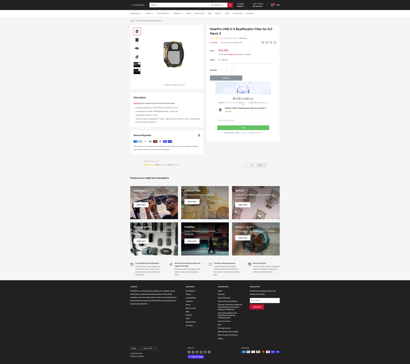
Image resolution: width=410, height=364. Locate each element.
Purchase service (224, 328)
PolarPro (214, 42)
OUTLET (218, 13)
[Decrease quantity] (221, 70)
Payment (221, 294)
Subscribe (257, 307)
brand (188, 13)
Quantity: (213, 70)
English (133, 348)
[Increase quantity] (232, 70)
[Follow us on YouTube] (205, 352)
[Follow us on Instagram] (201, 352)
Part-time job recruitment (228, 335)
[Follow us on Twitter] (193, 352)
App (219, 325)
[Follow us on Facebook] (188, 352)
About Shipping (224, 298)
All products (135, 13)
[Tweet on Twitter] (270, 42)
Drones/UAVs (162, 13)
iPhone (148, 13)
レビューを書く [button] (249, 165)
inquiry (220, 338)
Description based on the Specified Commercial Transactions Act (227, 315)
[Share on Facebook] (262, 42)
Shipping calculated (235, 54)
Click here (138, 103)
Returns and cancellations (228, 301)
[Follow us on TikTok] (209, 352)
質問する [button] (261, 165)
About (220, 291)
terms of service (224, 321)
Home (132, 21)
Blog (209, 13)
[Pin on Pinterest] (266, 42)
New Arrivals (199, 13)
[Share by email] (274, 42)
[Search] (230, 5)
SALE (227, 13)
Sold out (226, 78)
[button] (214, 38)
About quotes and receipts (228, 331)
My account (257, 6)
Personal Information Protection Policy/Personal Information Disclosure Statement (230, 307)
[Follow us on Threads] (197, 352)
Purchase (249, 13)
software (176, 13)
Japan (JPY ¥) (147, 348)
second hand (238, 13)
